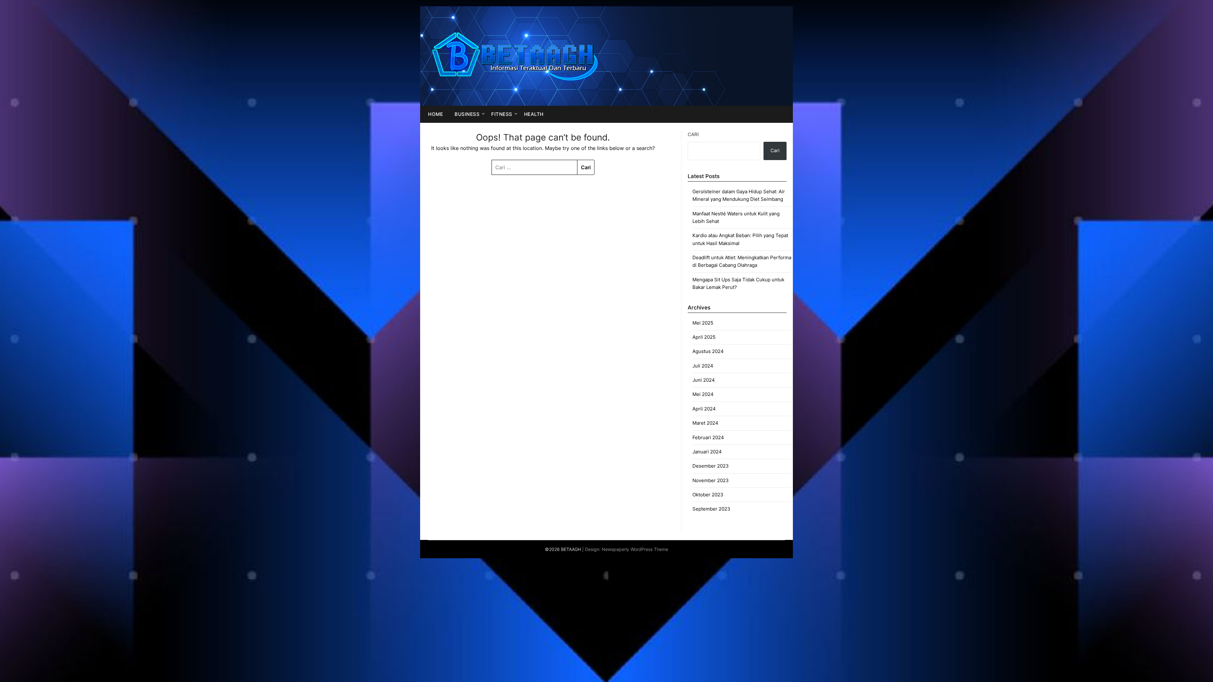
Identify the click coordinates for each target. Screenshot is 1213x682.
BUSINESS (467, 114)
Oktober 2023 (707, 495)
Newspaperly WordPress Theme (635, 549)
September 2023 (711, 509)
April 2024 (704, 409)
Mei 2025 (702, 323)
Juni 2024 (703, 380)
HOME (435, 114)
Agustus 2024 (708, 351)
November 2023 (710, 480)
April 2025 (703, 337)
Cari (693, 134)
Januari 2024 (707, 452)
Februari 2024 (708, 437)
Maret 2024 (705, 423)
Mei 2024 (703, 394)
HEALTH (534, 114)
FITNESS (501, 114)
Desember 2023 (710, 466)
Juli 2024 (702, 366)
